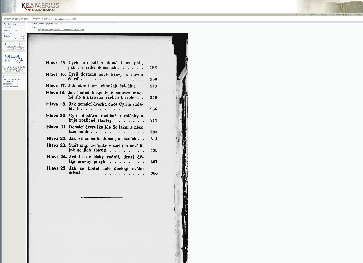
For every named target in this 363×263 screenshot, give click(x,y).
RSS (297, 15)
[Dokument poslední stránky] (24, 38)
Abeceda (7, 27)
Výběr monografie (10, 30)
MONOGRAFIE (21, 19)
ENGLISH (358, 15)
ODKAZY (324, 15)
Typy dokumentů (10, 24)
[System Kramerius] (43, 12)
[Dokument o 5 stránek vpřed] (21, 38)
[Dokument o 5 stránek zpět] (8, 38)
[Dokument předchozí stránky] (21, 36)
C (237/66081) (47, 19)
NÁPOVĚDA (313, 15)
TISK (304, 15)
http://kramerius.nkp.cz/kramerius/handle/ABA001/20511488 (61, 30)
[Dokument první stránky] (6, 38)
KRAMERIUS (9, 19)
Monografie (8, 33)
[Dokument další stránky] (24, 36)
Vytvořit (20, 44)
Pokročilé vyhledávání (10, 86)
